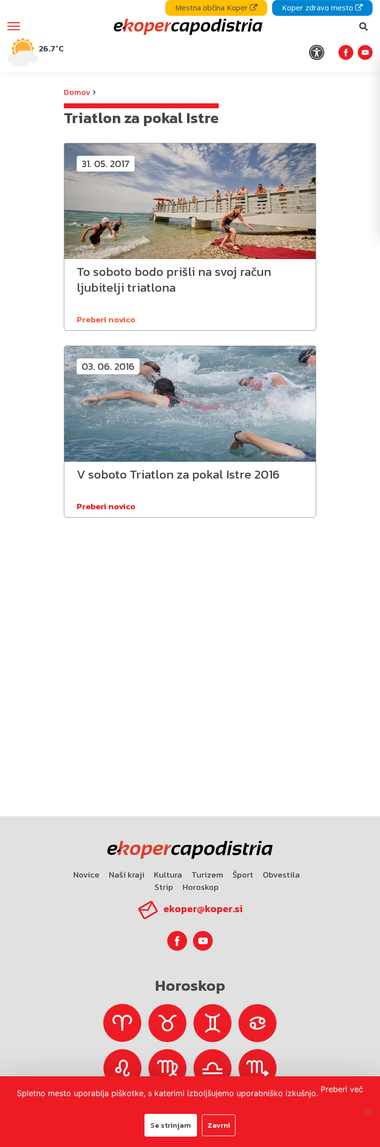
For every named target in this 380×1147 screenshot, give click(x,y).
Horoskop (201, 887)
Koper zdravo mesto (318, 7)
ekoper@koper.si (202, 908)
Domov (77, 92)
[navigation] (190, 36)
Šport (243, 874)
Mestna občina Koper (212, 7)
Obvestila (281, 874)
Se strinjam (170, 1125)
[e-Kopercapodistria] (187, 27)
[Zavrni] (368, 1112)
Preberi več (342, 1089)
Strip (163, 887)
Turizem (207, 874)
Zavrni (218, 1125)
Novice (86, 874)
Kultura (168, 874)
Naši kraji (126, 874)
